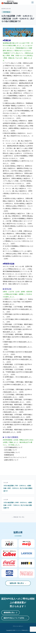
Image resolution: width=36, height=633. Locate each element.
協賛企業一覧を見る (17, 583)
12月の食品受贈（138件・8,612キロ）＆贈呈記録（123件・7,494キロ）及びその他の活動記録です (18, 505)
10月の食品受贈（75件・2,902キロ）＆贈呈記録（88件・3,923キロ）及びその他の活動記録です (18, 488)
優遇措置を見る (9, 612)
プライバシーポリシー (18, 626)
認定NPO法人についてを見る (14, 618)
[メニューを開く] (32, 2)
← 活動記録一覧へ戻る (18, 517)
